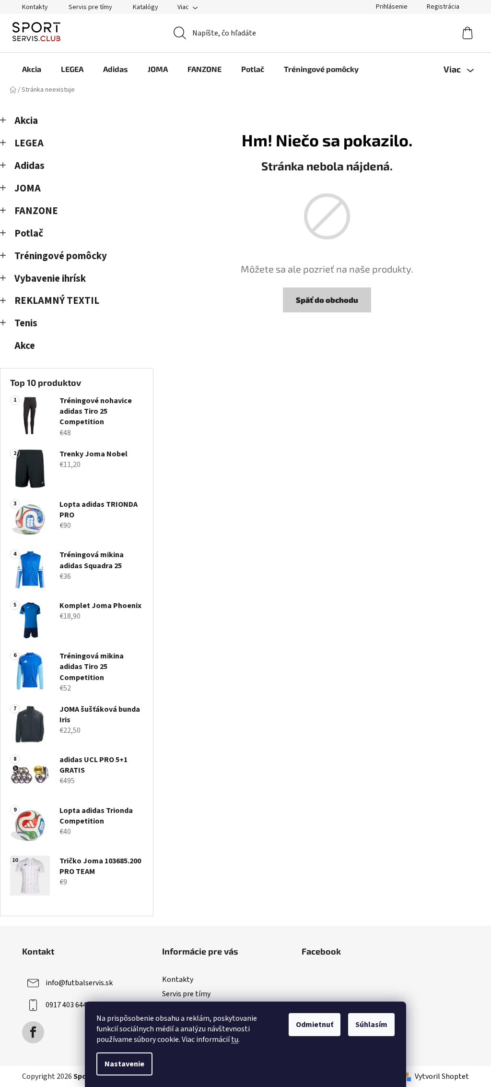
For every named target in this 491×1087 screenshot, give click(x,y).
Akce (24, 346)
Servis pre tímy (90, 7)
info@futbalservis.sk (79, 983)
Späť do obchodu (327, 299)
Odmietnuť (314, 1024)
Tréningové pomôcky (60, 256)
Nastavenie (124, 1064)
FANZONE (36, 211)
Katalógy (145, 7)
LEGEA (29, 143)
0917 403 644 (66, 1005)
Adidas (29, 166)
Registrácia (443, 7)
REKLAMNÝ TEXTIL (56, 301)
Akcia (26, 121)
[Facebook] (33, 1032)
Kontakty (35, 7)
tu (234, 1039)
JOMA (27, 188)
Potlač (28, 233)
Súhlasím (371, 1024)
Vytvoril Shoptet (442, 1076)
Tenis (25, 323)
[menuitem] (31, 69)
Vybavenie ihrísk (50, 279)
